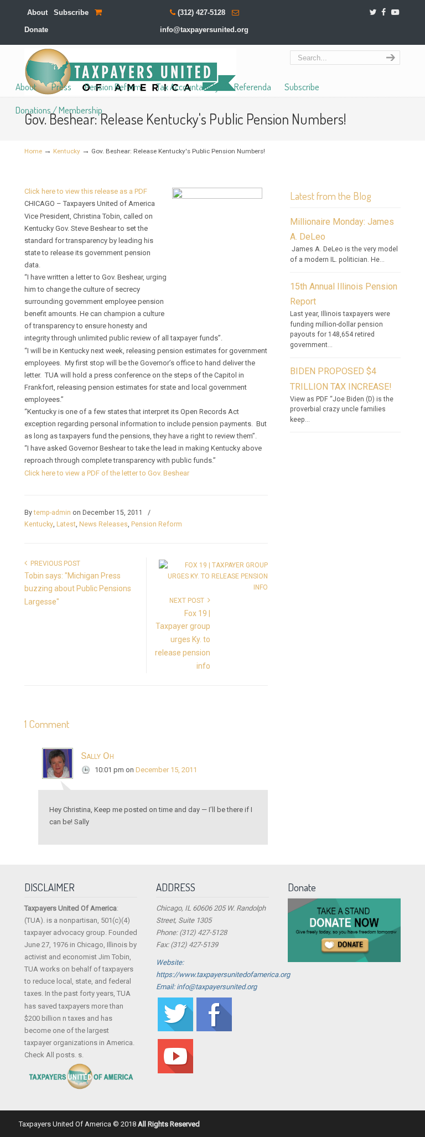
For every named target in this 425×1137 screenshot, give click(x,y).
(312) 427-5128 (201, 12)
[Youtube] (175, 1071)
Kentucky (66, 151)
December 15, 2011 (166, 770)
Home (33, 151)
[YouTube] (395, 12)
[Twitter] (372, 12)
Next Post (188, 600)
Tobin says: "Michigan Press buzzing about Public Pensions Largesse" (77, 589)
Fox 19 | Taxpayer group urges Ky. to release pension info (182, 639)
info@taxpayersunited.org (204, 29)
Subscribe (71, 12)
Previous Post (53, 563)
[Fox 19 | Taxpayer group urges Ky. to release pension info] (213, 587)
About (37, 12)
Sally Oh (97, 755)
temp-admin (52, 512)
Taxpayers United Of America (130, 71)
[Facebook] (384, 12)
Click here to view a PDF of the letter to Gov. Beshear (106, 473)
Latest (66, 524)
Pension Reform (156, 524)
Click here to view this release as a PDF (85, 191)
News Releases (103, 524)
